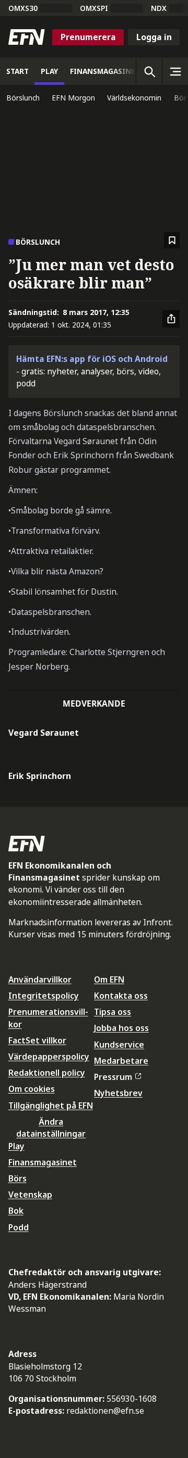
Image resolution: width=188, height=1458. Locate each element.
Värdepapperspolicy (48, 1056)
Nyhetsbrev (118, 1093)
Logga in (154, 37)
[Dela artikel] (171, 319)
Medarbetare (121, 1060)
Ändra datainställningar (51, 1127)
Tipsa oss (112, 1011)
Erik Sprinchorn (39, 776)
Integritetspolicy (43, 995)
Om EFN (109, 979)
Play (16, 1146)
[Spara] (172, 240)
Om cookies (31, 1089)
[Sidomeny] (175, 71)
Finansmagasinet (42, 1162)
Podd (18, 1227)
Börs (17, 1178)
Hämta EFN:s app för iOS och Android (92, 358)
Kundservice (119, 1044)
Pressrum (113, 1077)
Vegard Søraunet (43, 732)
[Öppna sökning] (149, 71)
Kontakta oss (121, 995)
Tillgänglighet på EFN (50, 1105)
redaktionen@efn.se (105, 1410)
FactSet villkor (37, 1040)
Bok (16, 1210)
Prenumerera (88, 37)
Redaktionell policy (46, 1072)
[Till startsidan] (26, 37)
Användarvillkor (40, 979)
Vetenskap (30, 1194)
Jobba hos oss (121, 1028)
